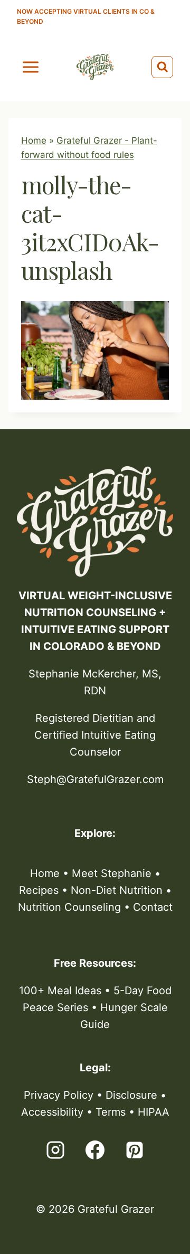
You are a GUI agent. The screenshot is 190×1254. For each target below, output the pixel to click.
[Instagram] (55, 1150)
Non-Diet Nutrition (117, 890)
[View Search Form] (162, 67)
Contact (153, 907)
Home (33, 140)
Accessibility (52, 1112)
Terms (111, 1112)
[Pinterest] (135, 1150)
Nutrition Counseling (69, 907)
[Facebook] (95, 1150)
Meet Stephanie (111, 873)
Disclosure (131, 1095)
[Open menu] (31, 66)
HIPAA (153, 1112)
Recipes (39, 890)
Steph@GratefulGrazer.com (95, 779)
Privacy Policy (58, 1095)
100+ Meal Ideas (60, 990)
